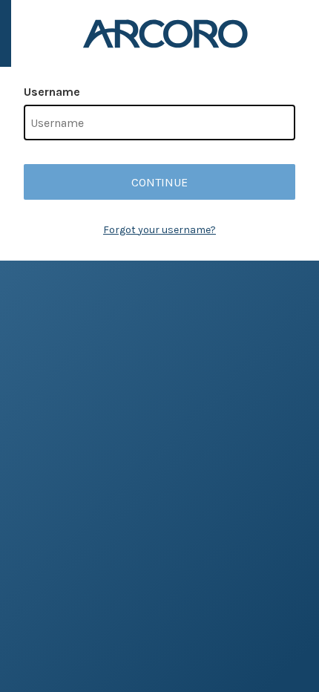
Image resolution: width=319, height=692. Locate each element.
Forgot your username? (159, 229)
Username (52, 92)
